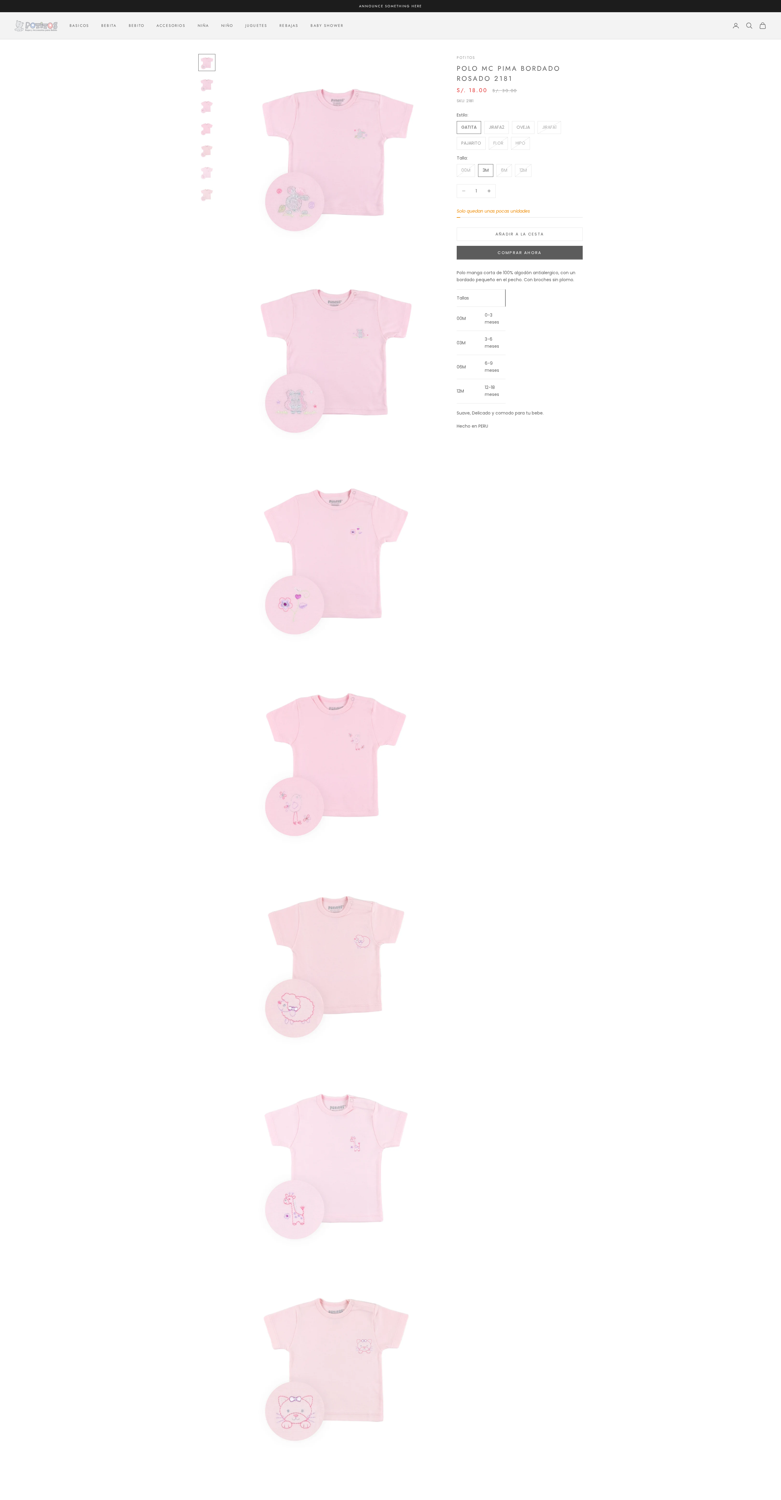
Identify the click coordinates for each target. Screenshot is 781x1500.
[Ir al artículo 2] (206, 84)
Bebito (136, 25)
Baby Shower (327, 25)
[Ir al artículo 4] (206, 128)
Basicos (79, 25)
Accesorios (171, 25)
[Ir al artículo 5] (206, 150)
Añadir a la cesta (519, 234)
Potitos (466, 57)
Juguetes (256, 25)
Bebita (109, 25)
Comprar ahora (520, 253)
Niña (203, 25)
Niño (227, 25)
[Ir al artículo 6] (206, 172)
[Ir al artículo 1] (206, 62)
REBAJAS (288, 25)
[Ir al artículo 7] (206, 194)
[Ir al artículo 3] (206, 106)
